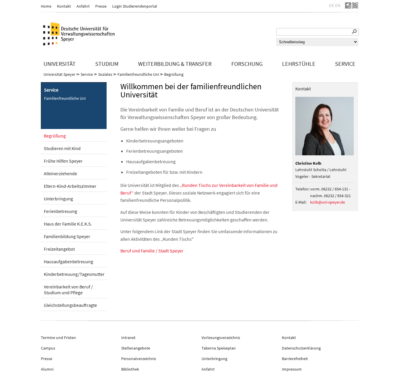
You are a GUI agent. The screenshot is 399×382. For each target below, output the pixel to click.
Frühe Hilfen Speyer (63, 161)
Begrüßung (173, 74)
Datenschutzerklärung (301, 348)
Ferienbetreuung (60, 211)
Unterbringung (58, 199)
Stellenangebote (135, 348)
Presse (101, 6)
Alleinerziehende (60, 173)
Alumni (47, 369)
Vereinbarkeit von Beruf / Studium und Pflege (68, 289)
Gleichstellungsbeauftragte (70, 305)
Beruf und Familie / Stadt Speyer (151, 251)
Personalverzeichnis (138, 358)
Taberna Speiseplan (219, 348)
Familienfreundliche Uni (138, 74)
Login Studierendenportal (134, 6)
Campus (48, 348)
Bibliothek (130, 369)
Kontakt (64, 6)
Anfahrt (83, 6)
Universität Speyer (59, 74)
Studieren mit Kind (62, 148)
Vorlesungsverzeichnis (221, 337)
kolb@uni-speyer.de (327, 202)
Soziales (105, 74)
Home (46, 6)
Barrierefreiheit (295, 358)
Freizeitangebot (59, 249)
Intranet (128, 337)
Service (87, 74)
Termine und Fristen (58, 337)
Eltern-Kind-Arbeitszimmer (70, 186)
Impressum (292, 369)
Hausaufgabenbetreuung (68, 261)
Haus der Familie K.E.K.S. (68, 224)
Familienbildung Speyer (67, 236)
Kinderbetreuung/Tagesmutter (74, 274)
